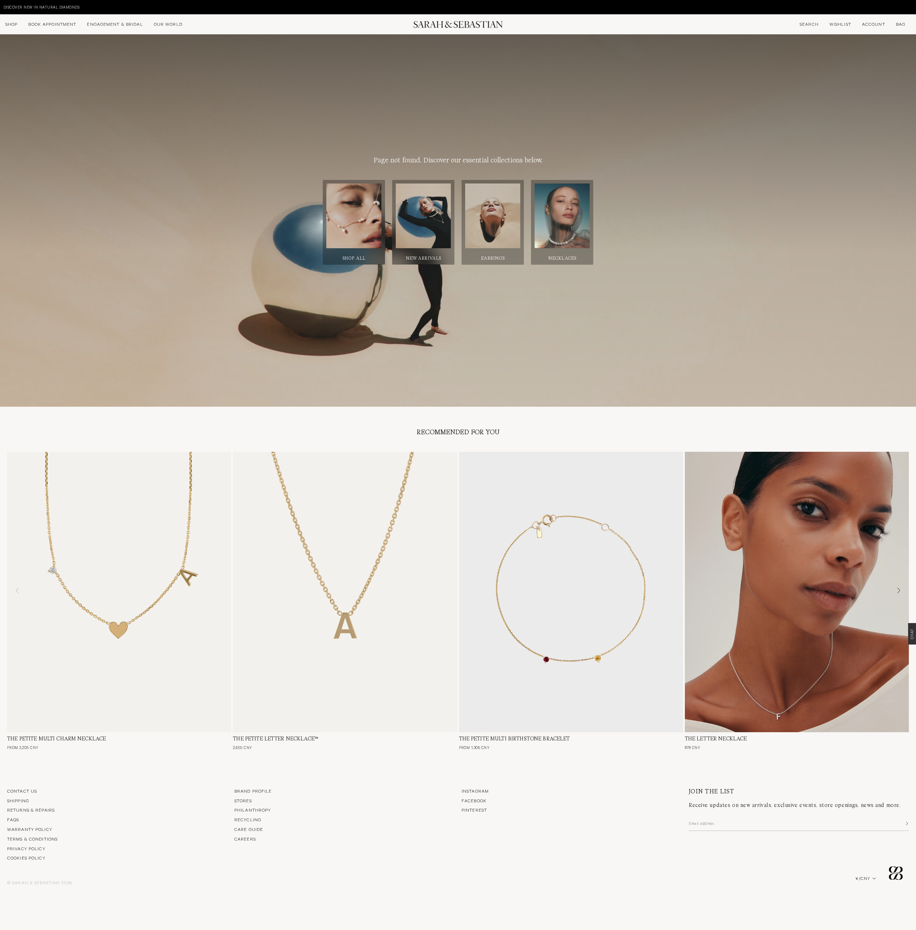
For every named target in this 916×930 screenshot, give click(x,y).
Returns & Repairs (31, 810)
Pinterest (474, 810)
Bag (900, 24)
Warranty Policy (29, 829)
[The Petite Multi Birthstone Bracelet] (571, 592)
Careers (245, 839)
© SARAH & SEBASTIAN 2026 (39, 882)
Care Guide (248, 829)
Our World (168, 24)
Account (873, 24)
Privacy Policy (26, 848)
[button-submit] (906, 823)
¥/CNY (863, 878)
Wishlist (840, 24)
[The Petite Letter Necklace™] (345, 592)
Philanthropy (252, 810)
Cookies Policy (26, 858)
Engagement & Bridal (115, 24)
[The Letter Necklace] (797, 592)
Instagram (475, 791)
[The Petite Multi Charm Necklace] (119, 592)
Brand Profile (253, 791)
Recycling (247, 819)
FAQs (13, 819)
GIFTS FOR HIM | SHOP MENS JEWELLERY (43, 7)
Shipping (18, 800)
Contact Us (22, 791)
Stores (243, 800)
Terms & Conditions (32, 839)
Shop (11, 24)
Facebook (474, 800)
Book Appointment (52, 24)
